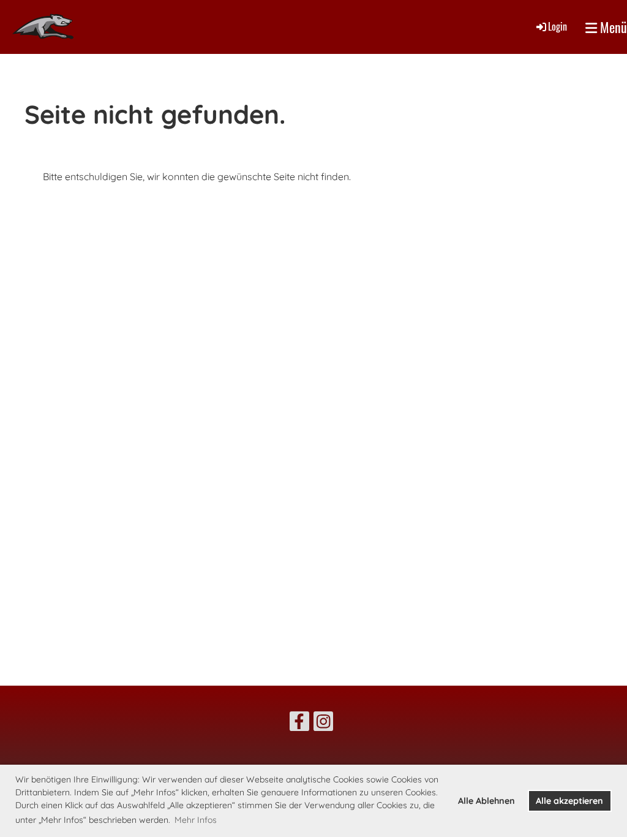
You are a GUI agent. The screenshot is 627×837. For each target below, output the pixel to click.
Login (557, 26)
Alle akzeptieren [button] (569, 800)
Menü (612, 27)
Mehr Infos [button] (196, 819)
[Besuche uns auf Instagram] (323, 723)
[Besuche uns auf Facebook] (299, 723)
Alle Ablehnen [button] (486, 800)
